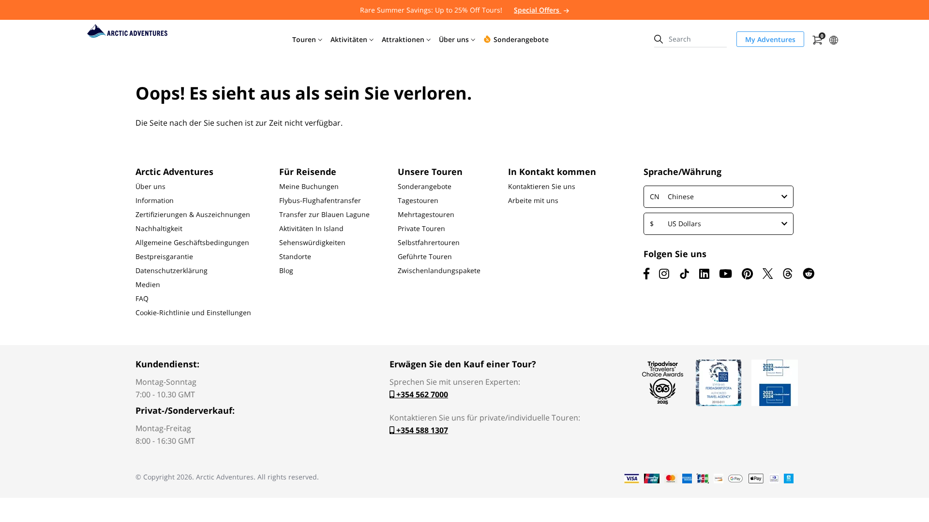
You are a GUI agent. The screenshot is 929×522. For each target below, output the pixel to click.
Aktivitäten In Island (311, 228)
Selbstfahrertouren (429, 242)
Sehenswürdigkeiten (312, 242)
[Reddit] (808, 273)
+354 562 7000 (421, 394)
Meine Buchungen (309, 186)
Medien (147, 284)
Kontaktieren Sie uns (541, 186)
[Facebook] (646, 273)
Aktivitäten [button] (348, 39)
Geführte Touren (425, 256)
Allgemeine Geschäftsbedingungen (192, 242)
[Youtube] (725, 273)
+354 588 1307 (421, 430)
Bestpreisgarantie (164, 256)
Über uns (150, 186)
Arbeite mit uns (533, 200)
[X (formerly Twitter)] (768, 273)
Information (154, 200)
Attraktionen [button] (403, 39)
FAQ (142, 298)
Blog (286, 270)
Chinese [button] (672, 196)
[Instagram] (664, 273)
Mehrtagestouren (426, 214)
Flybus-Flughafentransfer (320, 200)
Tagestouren (418, 200)
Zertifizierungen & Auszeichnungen (192, 214)
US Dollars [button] (675, 223)
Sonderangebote (424, 186)
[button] (834, 39)
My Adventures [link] (770, 39)
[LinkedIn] (704, 273)
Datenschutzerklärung (171, 270)
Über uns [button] (454, 39)
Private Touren (421, 228)
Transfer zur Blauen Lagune (324, 214)
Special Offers (537, 9)
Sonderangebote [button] (521, 39)
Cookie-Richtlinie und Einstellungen (193, 312)
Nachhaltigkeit (158, 228)
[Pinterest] (747, 273)
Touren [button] (304, 39)
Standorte (295, 256)
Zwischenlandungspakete (439, 270)
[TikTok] (684, 273)
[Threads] (788, 273)
